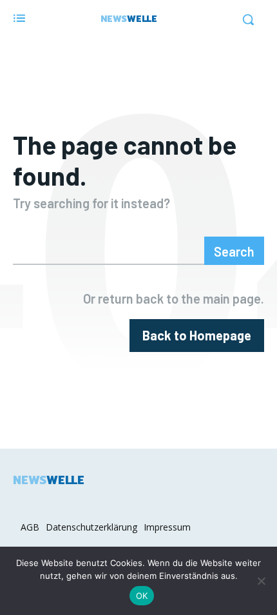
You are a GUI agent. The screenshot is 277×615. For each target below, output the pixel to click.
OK (142, 596)
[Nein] (260, 580)
